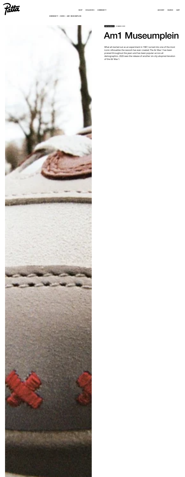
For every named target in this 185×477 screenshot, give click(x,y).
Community (53, 16)
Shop (81, 10)
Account (161, 10)
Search (170, 10)
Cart (178, 10)
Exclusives (90, 10)
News (62, 16)
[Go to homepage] (11, 9)
